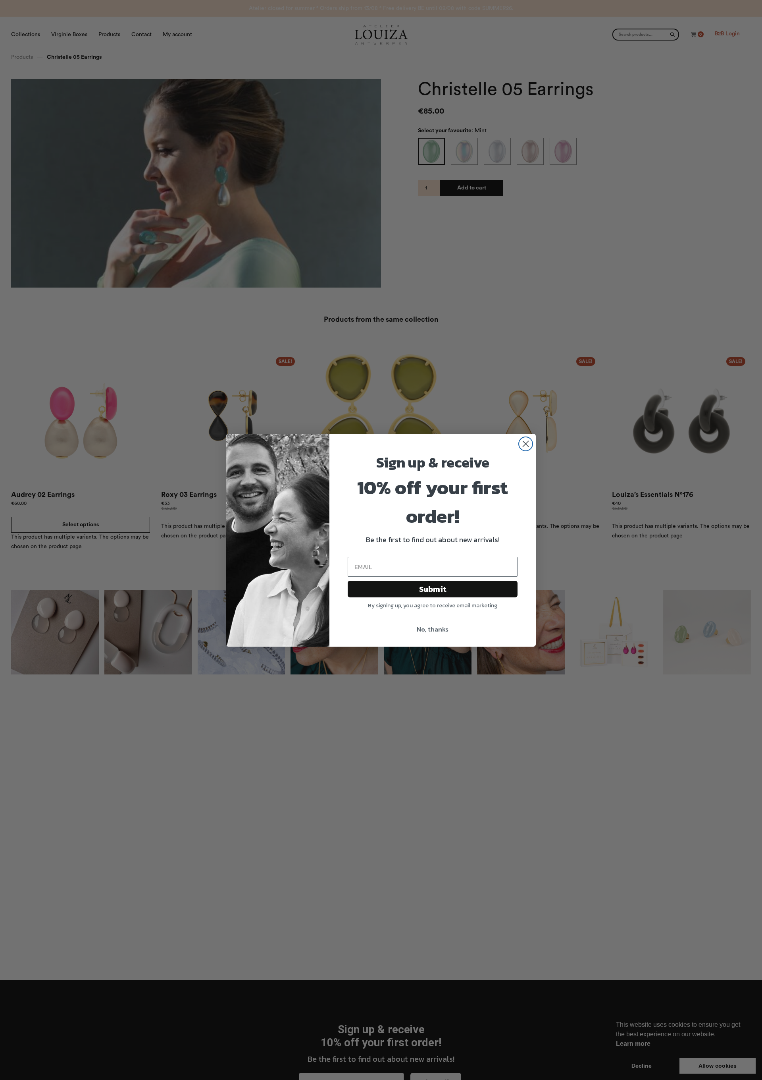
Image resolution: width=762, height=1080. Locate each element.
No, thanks (432, 629)
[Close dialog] (526, 444)
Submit (432, 589)
